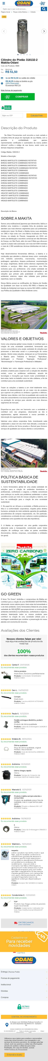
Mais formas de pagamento (11, 90)
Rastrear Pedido (14, 972)
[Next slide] (43, 31)
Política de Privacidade (18, 1049)
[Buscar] (44, 9)
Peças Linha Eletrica (20, 12)
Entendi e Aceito (14, 1055)
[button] (18, 54)
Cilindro (33, 12)
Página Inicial (5, 12)
